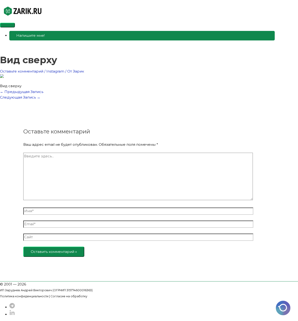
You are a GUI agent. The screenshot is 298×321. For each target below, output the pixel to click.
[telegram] (12, 307)
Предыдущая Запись (21, 91)
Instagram (55, 71)
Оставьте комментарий (21, 71)
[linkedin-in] (12, 314)
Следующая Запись (20, 97)
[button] (142, 35)
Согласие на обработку (69, 296)
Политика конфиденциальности (24, 296)
